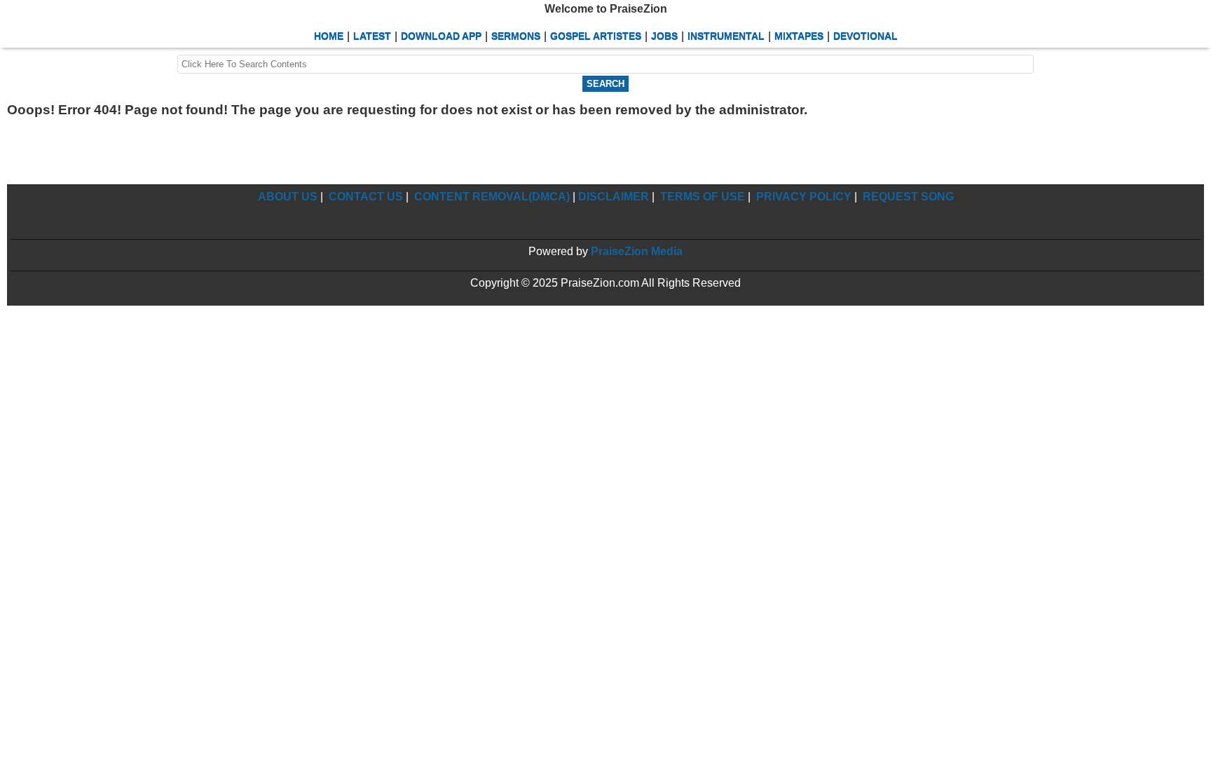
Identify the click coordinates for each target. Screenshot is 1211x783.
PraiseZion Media (637, 251)
